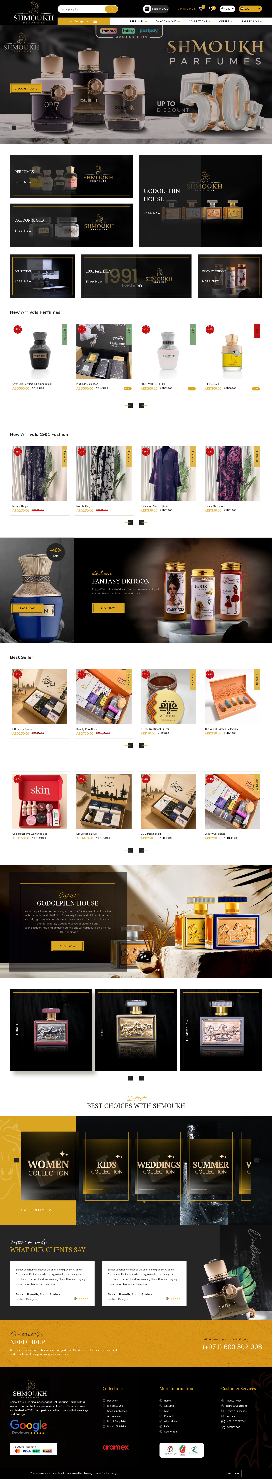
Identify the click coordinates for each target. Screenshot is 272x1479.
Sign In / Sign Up (186, 8)
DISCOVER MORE (26, 88)
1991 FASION (250, 21)
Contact (168, 1416)
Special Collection (117, 1410)
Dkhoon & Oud (115, 1405)
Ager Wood (170, 1431)
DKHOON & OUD (166, 21)
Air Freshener (114, 1416)
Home (167, 1400)
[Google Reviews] (28, 1427)
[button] (201, 8)
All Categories (79, 21)
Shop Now (27, 608)
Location (231, 1416)
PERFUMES (137, 21)
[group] (40, 357)
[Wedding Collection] (103, 1166)
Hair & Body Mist (116, 1421)
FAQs (167, 1426)
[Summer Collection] (155, 1166)
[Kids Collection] (44, 1166)
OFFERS (224, 21)
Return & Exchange (236, 1410)
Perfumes (112, 1400)
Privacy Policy (233, 1400)
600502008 (233, 1427)
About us (169, 1405)
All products (170, 1421)
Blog (166, 1410)
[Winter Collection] (207, 1166)
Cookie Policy (109, 1473)
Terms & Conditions (236, 1405)
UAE (247, 8)
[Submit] (111, 9)
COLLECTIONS (198, 21)
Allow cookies (230, 1473)
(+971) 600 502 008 (232, 1347)
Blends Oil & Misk (116, 1426)
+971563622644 (236, 1421)
